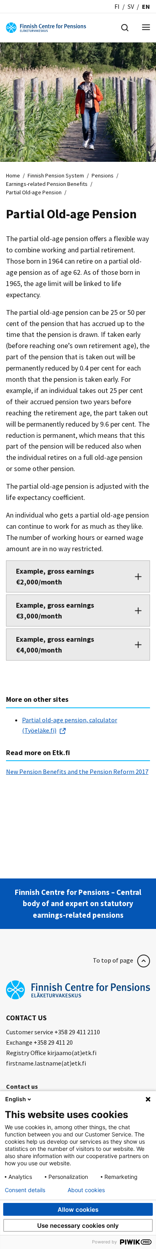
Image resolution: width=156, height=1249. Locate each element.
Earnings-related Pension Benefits (47, 183)
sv (131, 6)
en (146, 6)
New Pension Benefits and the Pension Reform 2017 (77, 772)
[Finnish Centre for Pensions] (46, 27)
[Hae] (125, 27)
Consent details (25, 1190)
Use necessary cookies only (78, 1225)
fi (117, 6)
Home (13, 175)
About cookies (86, 1190)
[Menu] (146, 28)
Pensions (103, 175)
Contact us (22, 1086)
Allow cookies (78, 1209)
